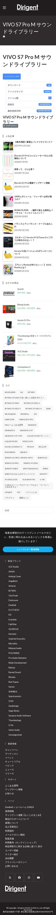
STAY (11, 701)
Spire (45, 468)
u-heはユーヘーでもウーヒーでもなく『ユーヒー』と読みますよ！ (27, 486)
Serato (23, 452)
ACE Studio (14, 566)
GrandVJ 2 (10, 430)
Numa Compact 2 (13, 447)
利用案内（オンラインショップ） (21, 842)
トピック (9, 765)
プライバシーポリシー (16, 862)
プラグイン (9, 498)
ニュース (9, 769)
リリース (9, 773)
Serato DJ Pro (12, 463)
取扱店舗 (9, 838)
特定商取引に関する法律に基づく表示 (23, 846)
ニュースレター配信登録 (28, 549)
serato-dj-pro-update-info (19, 457)
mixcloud (28, 441)
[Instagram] (29, 877)
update (8, 492)
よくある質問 (11, 785)
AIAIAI (12, 571)
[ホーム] (4, 36)
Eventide (12, 619)
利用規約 (9, 830)
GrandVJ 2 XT (26, 430)
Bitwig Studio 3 (13, 408)
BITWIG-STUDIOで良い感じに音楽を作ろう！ (24, 397)
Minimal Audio (15, 648)
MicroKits (13, 643)
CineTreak (13, 595)
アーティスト (11, 753)
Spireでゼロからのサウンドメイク (20, 474)
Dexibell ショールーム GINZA (19, 807)
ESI (35, 414)
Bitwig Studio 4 (33, 408)
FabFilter (9, 419)
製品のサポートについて (17, 819)
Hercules (12, 634)
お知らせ (9, 793)
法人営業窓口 (11, 826)
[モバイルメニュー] (4, 8)
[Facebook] (19, 877)
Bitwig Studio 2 (32, 403)
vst (18, 492)
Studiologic (11, 479)
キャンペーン (11, 749)
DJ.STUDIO (14, 610)
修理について (11, 822)
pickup (30, 447)
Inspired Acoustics (17, 638)
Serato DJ (42, 457)
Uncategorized (15, 735)
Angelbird (10, 392)
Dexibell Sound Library (11, 125)
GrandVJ (32, 425)
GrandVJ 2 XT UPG (13, 436)
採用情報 (9, 811)
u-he (42, 479)
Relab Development (18, 663)
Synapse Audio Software (20, 715)
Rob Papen (10, 452)
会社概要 (9, 858)
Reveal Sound (15, 672)
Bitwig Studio (12, 403)
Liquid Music (11, 441)
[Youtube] (38, 877)
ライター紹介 (11, 854)
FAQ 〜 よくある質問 (14, 425)
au (21, 392)
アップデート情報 (14, 789)
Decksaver (10, 414)
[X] (10, 877)
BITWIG (31, 392)
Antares (12, 586)
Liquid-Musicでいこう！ (38, 436)
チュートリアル (12, 761)
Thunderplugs (15, 720)
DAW (48, 408)
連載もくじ (24, 498)
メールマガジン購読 (15, 834)
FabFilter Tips (26, 419)
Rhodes (12, 677)
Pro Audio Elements (17, 658)
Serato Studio (30, 463)
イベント (9, 757)
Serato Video (11, 468)
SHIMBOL (13, 691)
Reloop (42, 447)
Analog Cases (15, 576)
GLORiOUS (14, 629)
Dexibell (25, 414)
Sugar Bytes (29, 479)
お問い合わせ (11, 866)
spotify (43, 474)
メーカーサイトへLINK (12, 76)
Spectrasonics (30, 468)
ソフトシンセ (31, 492)
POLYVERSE (14, 653)
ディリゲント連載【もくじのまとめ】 (23, 815)
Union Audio (14, 730)
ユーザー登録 (11, 850)
